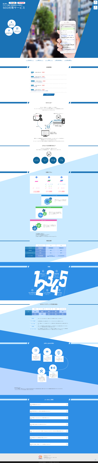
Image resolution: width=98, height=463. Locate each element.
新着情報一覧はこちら (48, 94)
